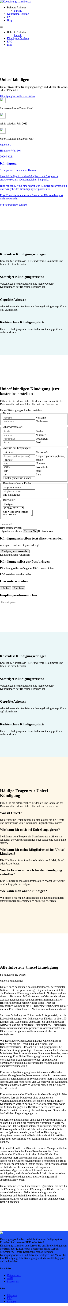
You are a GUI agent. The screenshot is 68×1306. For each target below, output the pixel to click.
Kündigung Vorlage (18, 13)
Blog (9, 20)
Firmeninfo (42, 452)
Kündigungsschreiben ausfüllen (17, 96)
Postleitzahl (42, 438)
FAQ (10, 16)
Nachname (42, 421)
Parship (18, 10)
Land (38, 474)
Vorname (41, 417)
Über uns (12, 1295)
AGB (10, 1278)
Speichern (18, 588)
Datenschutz (14, 1275)
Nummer (41, 434)
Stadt (38, 442)
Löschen (5, 588)
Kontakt (11, 1301)
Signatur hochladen (12, 531)
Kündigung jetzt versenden (14, 551)
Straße (39, 431)
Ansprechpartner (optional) (50, 456)
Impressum (13, 1281)
